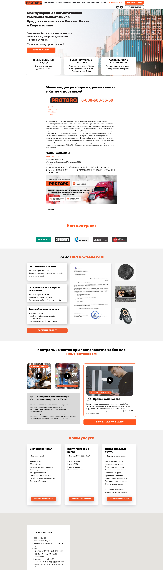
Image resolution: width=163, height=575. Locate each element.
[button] (41, 50)
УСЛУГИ (51, 115)
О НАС (50, 107)
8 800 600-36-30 (52, 157)
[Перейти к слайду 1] (81, 247)
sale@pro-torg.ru (44, 541)
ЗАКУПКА (52, 112)
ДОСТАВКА (52, 110)
